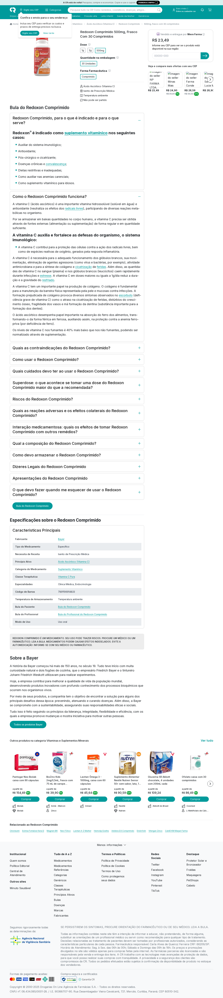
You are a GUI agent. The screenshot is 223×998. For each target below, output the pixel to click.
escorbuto (126, 295)
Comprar (26, 799)
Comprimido (88, 76)
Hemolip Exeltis (101, 831)
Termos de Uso (110, 871)
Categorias (60, 875)
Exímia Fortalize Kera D (33, 831)
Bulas (57, 900)
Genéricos (143, 16)
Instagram (157, 875)
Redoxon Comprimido (129, 24)
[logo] (13, 10)
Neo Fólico (65, 831)
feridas (101, 267)
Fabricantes (61, 915)
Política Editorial (19, 866)
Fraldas (191, 869)
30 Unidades (89, 63)
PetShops (192, 880)
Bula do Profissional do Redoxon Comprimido (82, 614)
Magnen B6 (52, 831)
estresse (45, 275)
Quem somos (18, 860)
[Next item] (210, 79)
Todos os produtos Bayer (28, 724)
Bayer (61, 539)
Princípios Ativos (64, 894)
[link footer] (69, 979)
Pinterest (156, 885)
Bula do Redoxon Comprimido (32, 505)
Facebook (157, 869)
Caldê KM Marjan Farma (176, 831)
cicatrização (83, 267)
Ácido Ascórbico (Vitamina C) (100, 24)
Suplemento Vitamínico (70, 569)
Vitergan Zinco (155, 831)
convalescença (56, 164)
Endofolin (141, 831)
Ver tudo (207, 740)
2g (90, 50)
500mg (100, 50)
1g (83, 50)
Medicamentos (63, 860)
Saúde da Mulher (126, 16)
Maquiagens (193, 875)
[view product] (26, 763)
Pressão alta (90, 16)
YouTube (156, 880)
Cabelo (190, 885)
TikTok (155, 890)
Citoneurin (15, 831)
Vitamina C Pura (66, 576)
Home (16, 24)
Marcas (58, 910)
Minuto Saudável (20, 888)
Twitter (155, 864)
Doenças (59, 905)
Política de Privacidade (115, 860)
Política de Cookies (113, 866)
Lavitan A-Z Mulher (82, 831)
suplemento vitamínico (86, 132)
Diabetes (75, 16)
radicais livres (74, 208)
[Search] (159, 10)
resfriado (48, 280)
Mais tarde (48, 33)
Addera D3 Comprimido (123, 831)
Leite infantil (107, 16)
